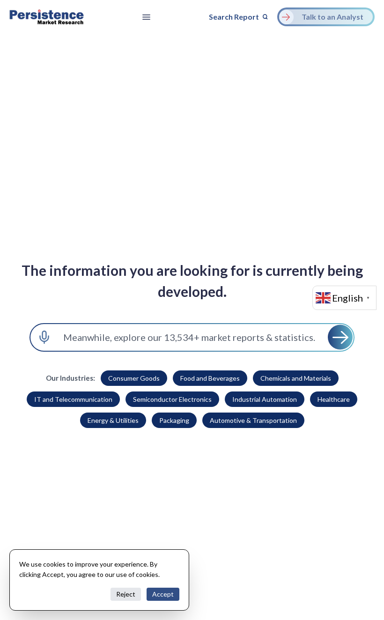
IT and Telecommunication (73, 399)
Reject (125, 594)
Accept (163, 594)
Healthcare (334, 399)
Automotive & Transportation (253, 420)
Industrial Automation (264, 399)
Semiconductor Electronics (172, 399)
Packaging (174, 420)
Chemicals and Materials (295, 378)
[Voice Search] (44, 337)
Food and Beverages (210, 378)
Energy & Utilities (113, 420)
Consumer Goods (134, 378)
